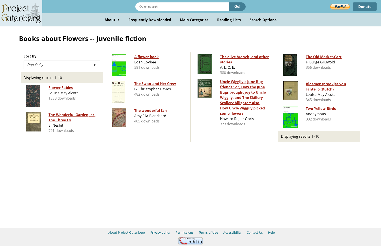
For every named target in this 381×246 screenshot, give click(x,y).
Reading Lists (229, 19)
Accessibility (232, 232)
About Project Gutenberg (126, 232)
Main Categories (194, 19)
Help (271, 232)
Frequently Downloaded (150, 19)
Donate (364, 6)
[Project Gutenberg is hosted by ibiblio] (190, 243)
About (112, 19)
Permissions (185, 232)
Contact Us (255, 232)
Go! (237, 6)
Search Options (263, 19)
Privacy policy (160, 232)
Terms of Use (208, 232)
